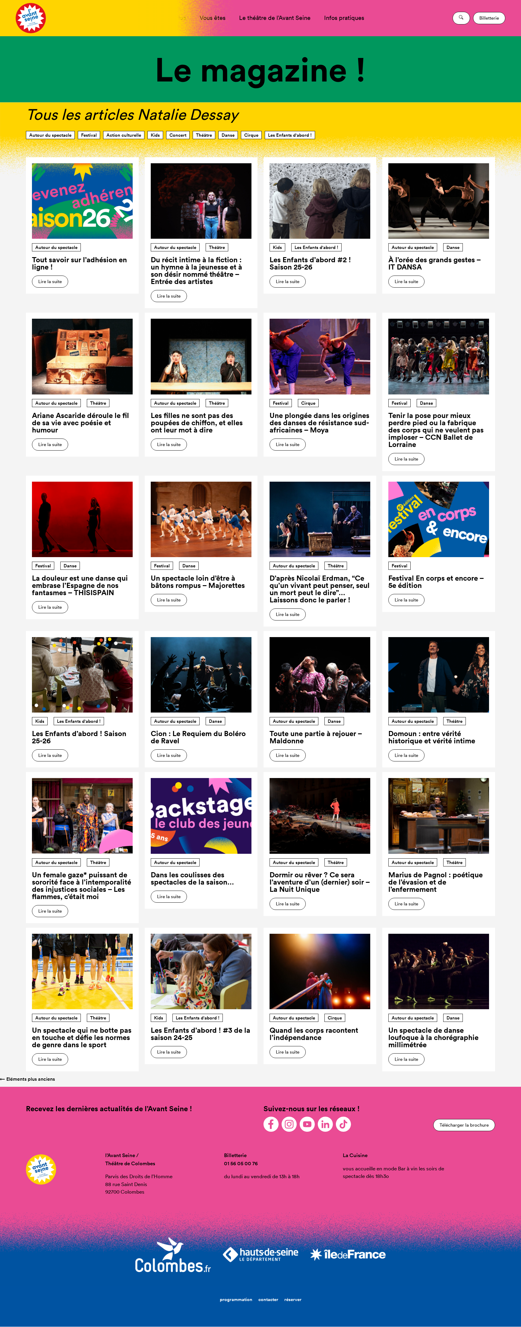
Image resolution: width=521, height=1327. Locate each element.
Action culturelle (123, 135)
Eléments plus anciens (27, 1079)
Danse (228, 135)
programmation (236, 1299)
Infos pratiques (344, 17)
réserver (293, 1299)
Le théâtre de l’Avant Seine (275, 17)
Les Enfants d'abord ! (290, 135)
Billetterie (489, 18)
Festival (89, 135)
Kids (155, 135)
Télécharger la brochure (464, 1125)
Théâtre (204, 135)
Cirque (251, 135)
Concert (177, 135)
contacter (268, 1299)
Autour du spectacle (50, 135)
